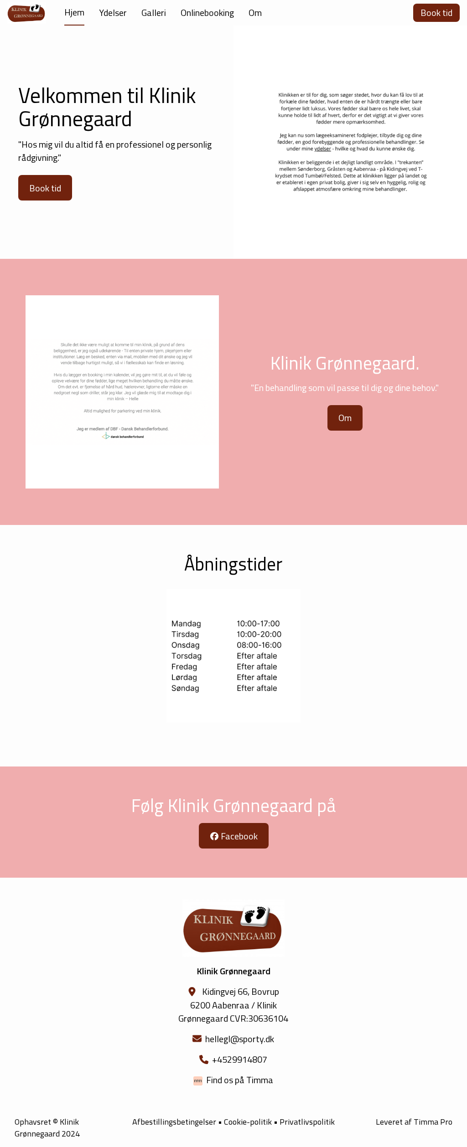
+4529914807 (239, 1059)
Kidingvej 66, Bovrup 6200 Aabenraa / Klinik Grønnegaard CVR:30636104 (233, 1004)
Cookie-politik (248, 1122)
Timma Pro (433, 1122)
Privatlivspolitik (307, 1122)
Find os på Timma (239, 1080)
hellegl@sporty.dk (239, 1039)
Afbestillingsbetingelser (174, 1122)
